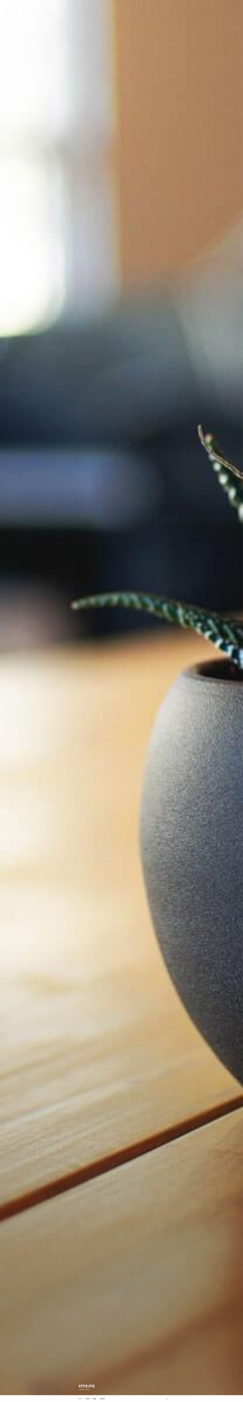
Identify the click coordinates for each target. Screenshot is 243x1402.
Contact (102, 1398)
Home (80, 1398)
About (88, 1398)
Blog (94, 1398)
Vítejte (87, 1386)
